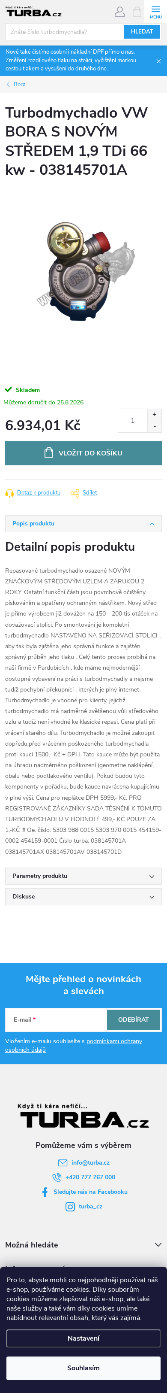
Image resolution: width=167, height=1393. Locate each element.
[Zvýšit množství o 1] (154, 415)
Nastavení (83, 1338)
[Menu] (155, 11)
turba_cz (90, 1206)
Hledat (142, 32)
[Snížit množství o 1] (154, 426)
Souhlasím (83, 1368)
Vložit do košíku (90, 453)
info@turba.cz (91, 1163)
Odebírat (133, 1020)
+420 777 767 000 (90, 1177)
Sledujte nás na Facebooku (91, 1192)
